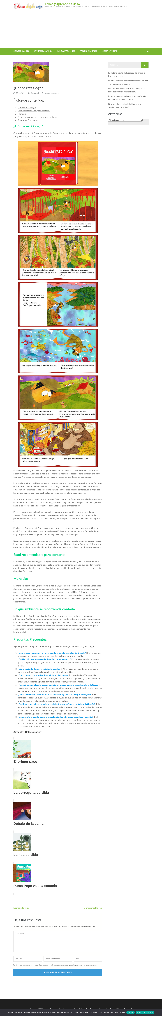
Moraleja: (22, 114)
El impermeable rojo (92, 908)
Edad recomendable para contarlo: (34, 111)
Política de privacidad (145, 1012)
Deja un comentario (51, 93)
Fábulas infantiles (88, 51)
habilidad (74, 592)
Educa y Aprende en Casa (62, 4)
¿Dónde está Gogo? (27, 108)
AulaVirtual (35, 93)
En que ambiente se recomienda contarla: (37, 117)
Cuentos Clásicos (21, 51)
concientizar (19, 629)
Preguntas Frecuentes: (28, 120)
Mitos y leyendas (109, 51)
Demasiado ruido (21, 908)
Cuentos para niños (43, 51)
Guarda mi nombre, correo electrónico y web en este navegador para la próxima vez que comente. (56, 965)
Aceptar (130, 1012)
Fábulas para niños (66, 51)
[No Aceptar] (159, 1012)
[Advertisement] (81, 29)
